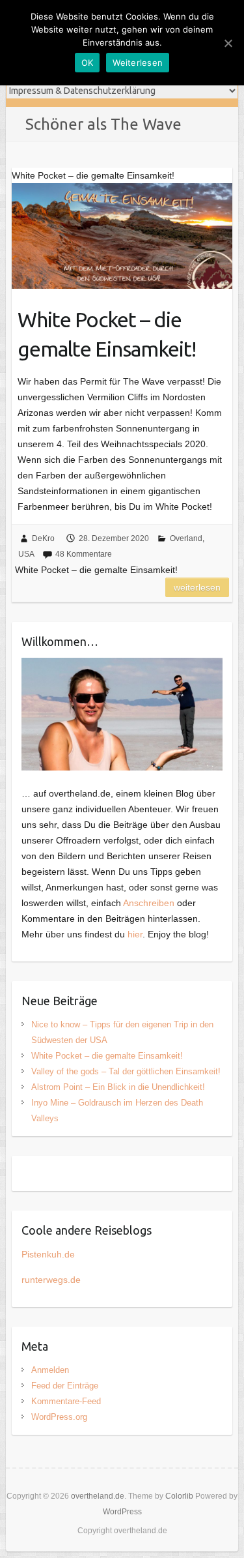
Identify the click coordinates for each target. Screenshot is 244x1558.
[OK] (227, 43)
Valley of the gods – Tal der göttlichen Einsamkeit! (126, 1071)
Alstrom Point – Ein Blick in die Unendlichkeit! (118, 1087)
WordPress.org (59, 1417)
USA (26, 554)
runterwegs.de (51, 1279)
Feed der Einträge (64, 1385)
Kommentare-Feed (66, 1401)
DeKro (43, 538)
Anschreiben (148, 903)
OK (87, 62)
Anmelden (50, 1370)
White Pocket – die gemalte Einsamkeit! (107, 334)
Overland (186, 538)
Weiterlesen (197, 587)
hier (135, 934)
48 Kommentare (83, 554)
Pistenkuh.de (48, 1254)
